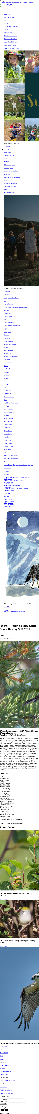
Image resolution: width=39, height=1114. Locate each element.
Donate (6, 610)
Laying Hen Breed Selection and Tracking (16, 488)
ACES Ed (6, 180)
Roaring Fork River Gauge (11, 298)
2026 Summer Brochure (10, 36)
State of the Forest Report (11, 458)
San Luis (6, 375)
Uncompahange (8, 350)
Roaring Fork (7, 332)
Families (6, 23)
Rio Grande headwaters (10, 369)
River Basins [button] (7, 313)
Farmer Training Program (11, 465)
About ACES (7, 174)
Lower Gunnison (8, 341)
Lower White (7, 440)
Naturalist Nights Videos (11, 455)
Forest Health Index (9, 307)
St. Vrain (6, 406)
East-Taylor (7, 338)
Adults (5, 20)
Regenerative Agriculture (11, 171)
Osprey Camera (8, 304)
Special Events (8, 32)
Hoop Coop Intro (9, 482)
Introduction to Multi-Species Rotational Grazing (18, 477)
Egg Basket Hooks (9, 490)
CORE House (8, 499)
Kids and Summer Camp (11, 26)
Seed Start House (9, 504)
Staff (1, 1056)
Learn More (7, 146)
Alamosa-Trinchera (9, 363)
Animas (6, 381)
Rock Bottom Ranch (9, 155)
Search (2, 2)
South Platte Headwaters (11, 403)
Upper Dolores (8, 431)
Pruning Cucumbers (9, 501)
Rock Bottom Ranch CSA (11, 48)
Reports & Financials (6, 1065)
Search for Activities (9, 17)
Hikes (5, 462)
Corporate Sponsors (5, 1071)
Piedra (5, 387)
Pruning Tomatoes (9, 506)
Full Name (3, 1099)
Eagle (5, 329)
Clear (5, 400)
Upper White (7, 449)
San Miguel (7, 427)
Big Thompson (8, 393)
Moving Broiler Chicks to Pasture (13, 480)
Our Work (6, 161)
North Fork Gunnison (10, 344)
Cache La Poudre (9, 397)
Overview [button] (6, 310)
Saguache (6, 372)
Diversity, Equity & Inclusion (12, 177)
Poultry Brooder (8, 484)
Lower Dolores (8, 424)
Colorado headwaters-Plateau (12, 325)
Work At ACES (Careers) (7, 1081)
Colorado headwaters (10, 322)
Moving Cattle (8, 479)
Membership (7, 2)
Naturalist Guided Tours (10, 39)
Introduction (7, 468)
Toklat (5, 158)
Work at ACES (8, 189)
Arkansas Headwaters (10, 412)
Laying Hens (7, 487)
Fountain (6, 415)
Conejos (6, 366)
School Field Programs (10, 183)
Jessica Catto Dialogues (10, 42)
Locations (6, 149)
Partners (2, 1068)
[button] (10, 316)
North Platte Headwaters (11, 356)
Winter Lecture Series (10, 45)
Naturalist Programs (9, 165)
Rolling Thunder (8, 503)
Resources (7, 294)
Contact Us (3, 1062)
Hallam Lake (7, 152)
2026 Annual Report (9, 192)
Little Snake (7, 437)
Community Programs (10, 186)
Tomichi (6, 347)
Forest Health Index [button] (21, 307)
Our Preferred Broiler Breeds (12, 485)
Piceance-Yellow (8, 446)
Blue (5, 319)
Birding (6, 29)
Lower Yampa (8, 443)
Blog (5, 301)
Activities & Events (9, 14)
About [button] (5, 452)
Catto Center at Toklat (6, 1093)
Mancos (6, 384)
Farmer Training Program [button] (26, 465)
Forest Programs (8, 168)
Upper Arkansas (8, 418)
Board (2, 1059)
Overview (6, 474)
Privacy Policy (4, 1074)
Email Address (4, 1101)
